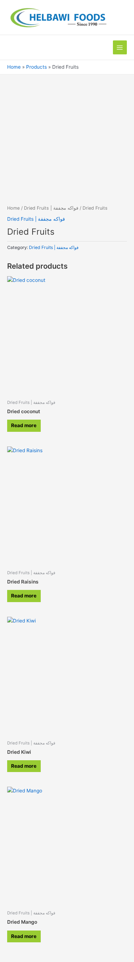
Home (13, 208)
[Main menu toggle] (120, 47)
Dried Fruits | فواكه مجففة (51, 208)
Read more (23, 425)
